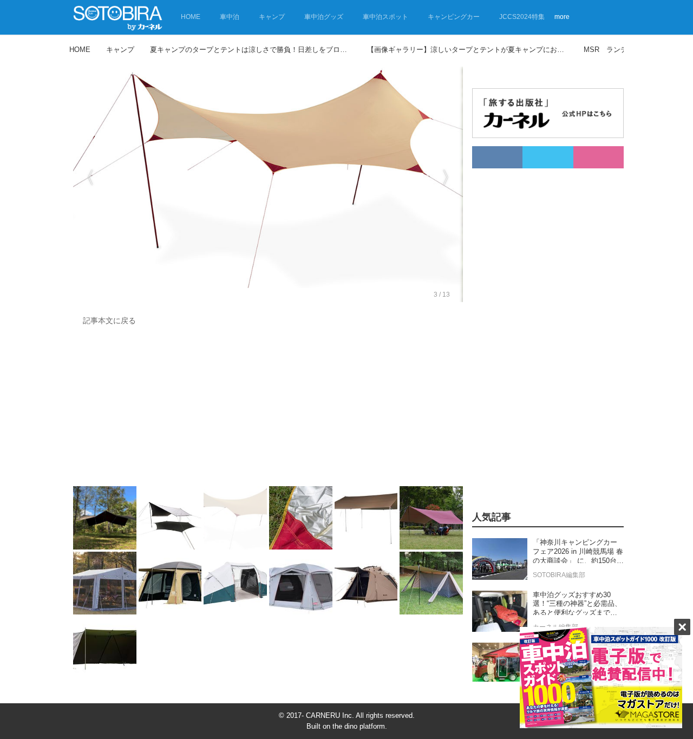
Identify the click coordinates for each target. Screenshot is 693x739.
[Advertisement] (268, 409)
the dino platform (358, 726)
